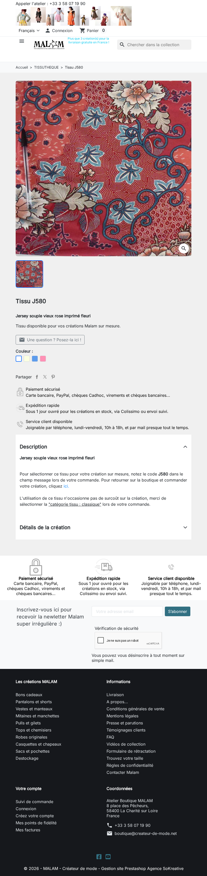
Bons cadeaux (29, 694)
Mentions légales (122, 715)
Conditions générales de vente (135, 708)
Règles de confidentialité (130, 765)
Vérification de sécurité (116, 628)
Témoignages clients (126, 729)
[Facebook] (98, 856)
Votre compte (28, 788)
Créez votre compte (35, 815)
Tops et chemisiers (33, 729)
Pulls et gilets (28, 722)
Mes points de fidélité (36, 822)
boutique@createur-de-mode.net (146, 833)
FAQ (110, 737)
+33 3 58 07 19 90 (132, 825)
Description (33, 447)
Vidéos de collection (126, 744)
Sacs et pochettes (32, 751)
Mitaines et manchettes (37, 715)
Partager (37, 377)
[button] (58, 30)
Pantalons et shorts (34, 701)
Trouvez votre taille (125, 758)
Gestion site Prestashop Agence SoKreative (142, 868)
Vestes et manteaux (34, 708)
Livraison (115, 694)
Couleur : (24, 351)
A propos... (117, 701)
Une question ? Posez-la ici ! (50, 340)
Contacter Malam (123, 772)
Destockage (27, 758)
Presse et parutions (125, 722)
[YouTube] (108, 856)
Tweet (45, 377)
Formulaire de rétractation (131, 751)
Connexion (26, 808)
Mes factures (28, 829)
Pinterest (53, 377)
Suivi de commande (34, 801)
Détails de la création (45, 527)
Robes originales (31, 737)
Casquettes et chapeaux (38, 744)
